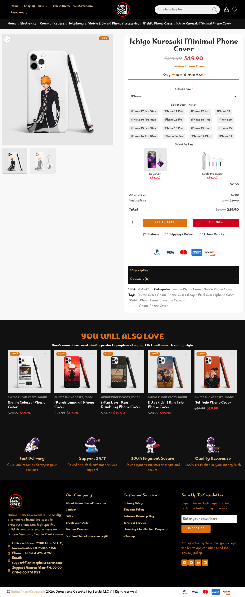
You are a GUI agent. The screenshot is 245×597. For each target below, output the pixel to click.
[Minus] (139, 225)
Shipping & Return (181, 234)
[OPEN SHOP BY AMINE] (46, 6)
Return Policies (214, 234)
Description (139, 271)
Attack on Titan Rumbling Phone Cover (120, 405)
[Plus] (139, 221)
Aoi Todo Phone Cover (212, 403)
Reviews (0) (139, 279)
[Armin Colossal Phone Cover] (29, 371)
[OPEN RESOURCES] (26, 13)
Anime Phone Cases (186, 289)
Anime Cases (146, 295)
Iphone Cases (224, 295)
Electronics (28, 23)
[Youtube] (198, 562)
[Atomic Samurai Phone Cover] (75, 371)
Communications (52, 23)
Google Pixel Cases (200, 295)
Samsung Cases (170, 300)
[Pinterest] (184, 562)
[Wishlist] (7, 39)
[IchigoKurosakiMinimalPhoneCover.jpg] (57, 89)
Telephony (76, 23)
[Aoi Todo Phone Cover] (215, 371)
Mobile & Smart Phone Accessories (113, 23)
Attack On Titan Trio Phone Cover (166, 405)
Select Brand (184, 89)
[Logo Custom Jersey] (15, 501)
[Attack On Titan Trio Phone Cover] (169, 371)
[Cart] (226, 9)
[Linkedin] (205, 562)
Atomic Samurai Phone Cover (74, 405)
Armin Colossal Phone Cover (26, 405)
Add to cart (164, 222)
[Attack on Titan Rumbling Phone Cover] (122, 371)
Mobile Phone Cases (157, 23)
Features (153, 234)
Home (12, 23)
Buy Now (216, 222)
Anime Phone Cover (189, 66)
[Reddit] (191, 562)
